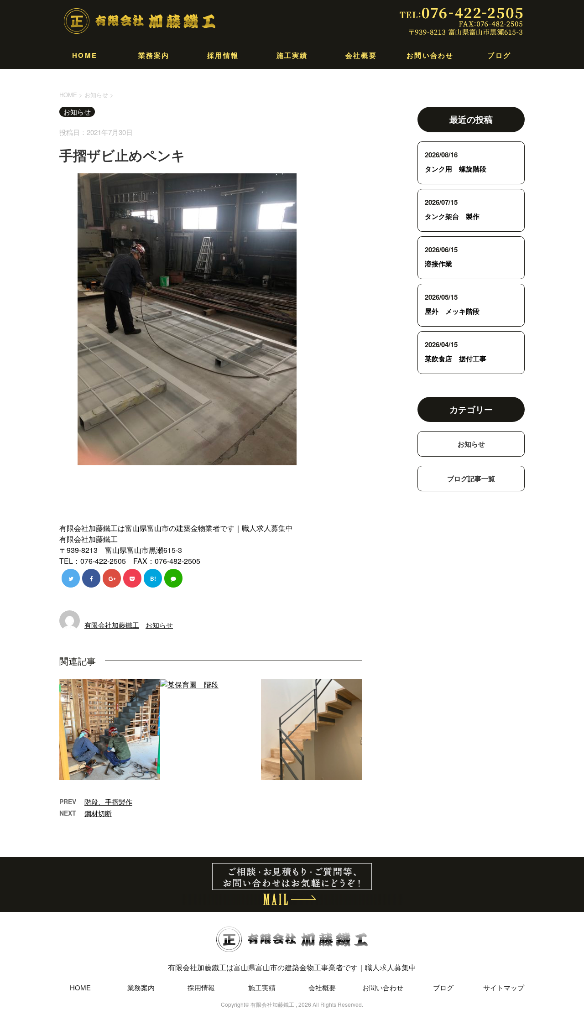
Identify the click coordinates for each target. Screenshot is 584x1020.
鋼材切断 (98, 813)
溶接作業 (438, 264)
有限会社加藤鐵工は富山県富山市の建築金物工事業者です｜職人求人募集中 (292, 967)
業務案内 (154, 55)
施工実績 (292, 55)
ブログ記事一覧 (471, 479)
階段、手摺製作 (108, 802)
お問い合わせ (430, 55)
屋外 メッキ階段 (452, 311)
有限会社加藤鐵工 (111, 625)
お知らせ (159, 625)
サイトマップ (503, 987)
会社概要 (361, 55)
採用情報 (223, 55)
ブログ (499, 55)
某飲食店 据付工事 (455, 359)
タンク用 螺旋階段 (455, 169)
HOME (84, 55)
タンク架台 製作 (452, 216)
